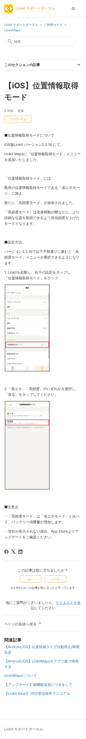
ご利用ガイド (53, 25)
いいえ (55, 579)
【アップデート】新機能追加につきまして (38, 684)
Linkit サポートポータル (21, 25)
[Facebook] (6, 552)
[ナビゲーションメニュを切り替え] (73, 8)
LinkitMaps (12, 30)
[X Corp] (13, 552)
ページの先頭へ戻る (21, 624)
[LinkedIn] (20, 552)
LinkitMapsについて (20, 675)
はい (30, 579)
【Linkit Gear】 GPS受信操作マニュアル (37, 693)
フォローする (18, 119)
